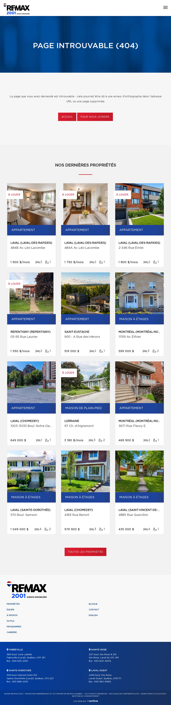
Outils (10, 621)
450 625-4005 (102, 661)
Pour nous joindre (95, 117)
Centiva (92, 701)
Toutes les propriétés (85, 552)
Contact (94, 610)
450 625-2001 (20, 661)
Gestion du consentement (85, 696)
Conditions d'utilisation (153, 694)
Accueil (67, 117)
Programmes (14, 627)
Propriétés (13, 604)
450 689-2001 (20, 682)
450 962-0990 (102, 682)
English (93, 615)
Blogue (93, 604)
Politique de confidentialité (124, 694)
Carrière (12, 632)
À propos (12, 615)
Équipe (10, 610)
